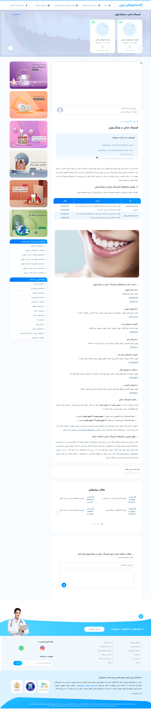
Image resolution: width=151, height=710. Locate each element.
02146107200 (134, 347)
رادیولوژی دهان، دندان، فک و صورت (32, 333)
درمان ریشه (40, 324)
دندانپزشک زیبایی (38, 328)
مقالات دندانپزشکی (37, 337)
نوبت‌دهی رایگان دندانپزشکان (87, 685)
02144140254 (65, 217)
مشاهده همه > (16, 14)
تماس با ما (136, 658)
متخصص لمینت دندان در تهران (33, 268)
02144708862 (133, 317)
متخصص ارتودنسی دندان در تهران (32, 259)
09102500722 (133, 301)
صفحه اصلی (107, 642)
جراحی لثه (40, 319)
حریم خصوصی (134, 646)
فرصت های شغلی (133, 650)
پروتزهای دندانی (38, 315)
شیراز (137, 662)
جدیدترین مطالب (106, 654)
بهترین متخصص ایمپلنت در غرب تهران (72, 510)
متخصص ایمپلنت (38, 293)
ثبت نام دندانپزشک (105, 646)
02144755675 (133, 362)
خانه (105, 5)
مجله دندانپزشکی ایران (104, 650)
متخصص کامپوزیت (37, 297)
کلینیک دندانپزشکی (37, 302)
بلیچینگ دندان (39, 310)
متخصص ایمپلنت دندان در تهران (33, 254)
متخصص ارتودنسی (37, 288)
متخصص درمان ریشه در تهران (34, 272)
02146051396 (133, 377)
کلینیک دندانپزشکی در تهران (34, 250)
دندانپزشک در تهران (37, 245)
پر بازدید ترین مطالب (105, 658)
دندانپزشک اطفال (38, 306)
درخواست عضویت (40, 5)
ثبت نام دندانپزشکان (94, 629)
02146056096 (65, 206)
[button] (57, 512)
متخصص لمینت (38, 284)
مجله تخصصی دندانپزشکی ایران (64, 5)
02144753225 (133, 297)
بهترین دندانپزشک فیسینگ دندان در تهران (85, 430)
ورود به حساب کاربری (17, 5)
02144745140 (133, 393)
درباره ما (136, 654)
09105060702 (65, 213)
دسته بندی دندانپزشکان (89, 5)
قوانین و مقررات (134, 642)
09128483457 (64, 210)
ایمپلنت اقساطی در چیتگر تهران (116, 510)
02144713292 (133, 332)
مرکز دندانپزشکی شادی (131, 215)
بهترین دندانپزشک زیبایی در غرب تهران (72, 498)
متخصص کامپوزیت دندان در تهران (32, 263)
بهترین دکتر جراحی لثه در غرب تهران (114, 498)
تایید (17, 663)
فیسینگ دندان (124, 122)
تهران (134, 122)
